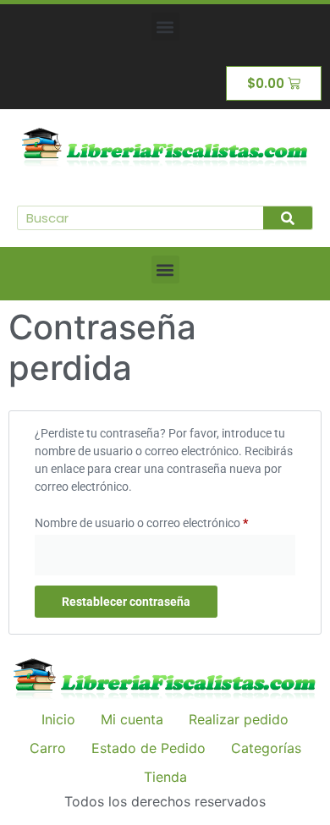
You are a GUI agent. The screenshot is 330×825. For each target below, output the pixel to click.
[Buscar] (287, 217)
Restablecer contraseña (126, 601)
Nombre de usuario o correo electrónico (165, 520)
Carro (48, 748)
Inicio (58, 719)
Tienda (165, 776)
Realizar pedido (239, 719)
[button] (165, 27)
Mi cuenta (132, 719)
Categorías (266, 748)
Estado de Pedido (148, 748)
